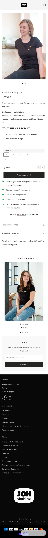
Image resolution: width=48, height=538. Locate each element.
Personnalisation (8, 430)
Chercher (5, 453)
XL (34, 155)
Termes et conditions (10, 461)
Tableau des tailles (9, 449)
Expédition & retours (10, 446)
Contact (5, 457)
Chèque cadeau (8, 422)
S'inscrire (23, 365)
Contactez (31, 115)
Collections (6, 411)
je (27, 155)
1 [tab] (20, 332)
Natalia (5, 418)
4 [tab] (27, 332)
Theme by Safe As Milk (9, 522)
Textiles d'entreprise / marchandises (16, 465)
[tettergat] (24, 291)
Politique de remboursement (13, 473)
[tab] (22, 83)
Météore (5, 414)
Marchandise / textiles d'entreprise (15, 426)
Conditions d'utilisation (10, 469)
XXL (6, 160)
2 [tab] (22, 332)
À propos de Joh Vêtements (13, 442)
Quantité (6, 167)
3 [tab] (25, 332)
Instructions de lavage (14, 139)
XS (6, 155)
